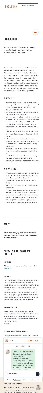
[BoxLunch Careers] (11, 6)
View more (7, 268)
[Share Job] (35, 32)
